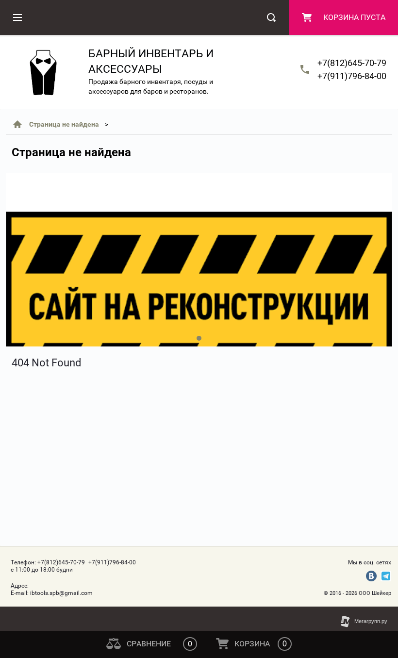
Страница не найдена (64, 124)
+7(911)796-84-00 (351, 76)
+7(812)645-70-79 (351, 63)
